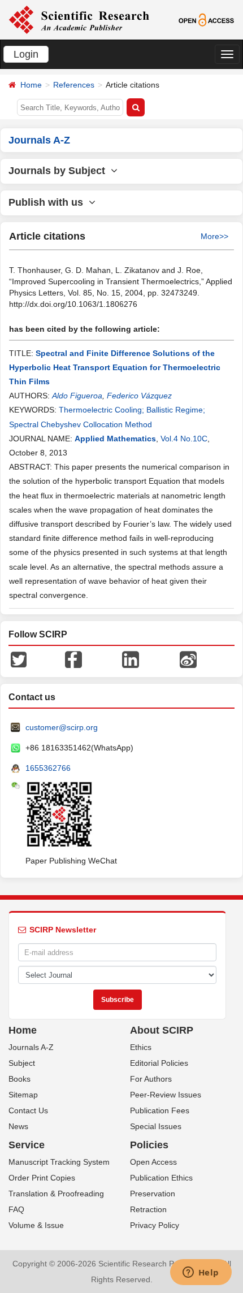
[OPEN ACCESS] (206, 19)
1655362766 (48, 768)
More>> (214, 236)
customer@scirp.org (61, 727)
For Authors (151, 1078)
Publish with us (48, 202)
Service (26, 1145)
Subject (21, 1063)
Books (19, 1078)
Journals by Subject (59, 170)
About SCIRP (161, 1030)
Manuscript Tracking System (59, 1161)
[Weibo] (188, 658)
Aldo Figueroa (77, 395)
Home (31, 84)
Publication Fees (159, 1110)
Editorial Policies (159, 1063)
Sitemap (23, 1094)
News (18, 1126)
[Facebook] (73, 658)
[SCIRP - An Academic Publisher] (78, 19)
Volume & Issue (36, 1225)
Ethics (140, 1047)
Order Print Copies (41, 1177)
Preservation (152, 1193)
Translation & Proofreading (56, 1193)
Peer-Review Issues (165, 1094)
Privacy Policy (154, 1225)
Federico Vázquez (139, 395)
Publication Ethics (161, 1177)
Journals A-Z (31, 1047)
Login (26, 54)
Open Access (153, 1161)
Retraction (148, 1209)
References (73, 84)
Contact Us (28, 1110)
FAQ (16, 1209)
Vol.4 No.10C (183, 438)
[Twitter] (19, 658)
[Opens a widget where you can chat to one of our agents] (201, 1273)
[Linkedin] (130, 658)
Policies (149, 1145)
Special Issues (155, 1126)
